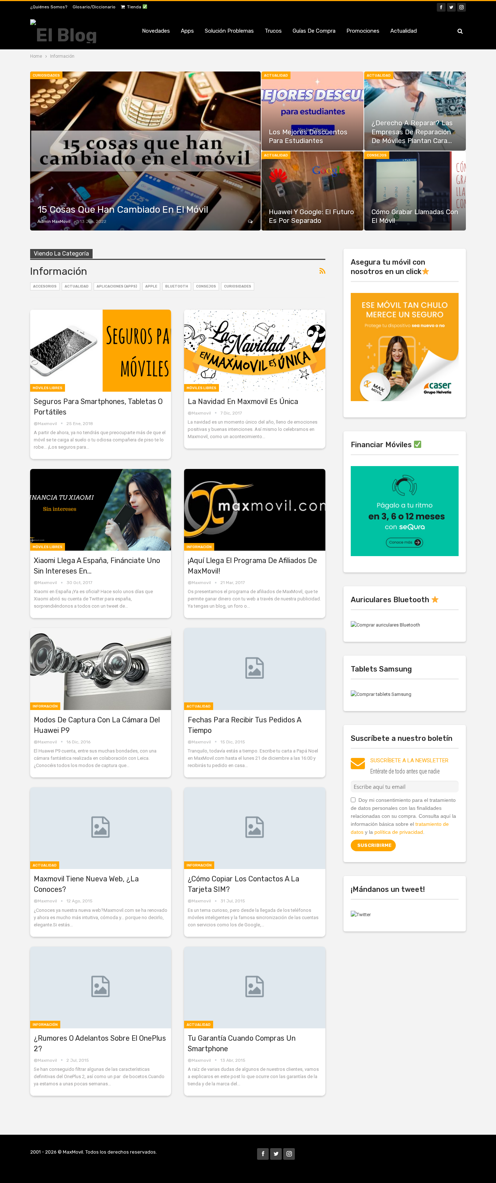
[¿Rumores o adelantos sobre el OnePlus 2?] (100, 987)
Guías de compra (314, 31)
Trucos (273, 31)
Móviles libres (47, 388)
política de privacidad (398, 832)
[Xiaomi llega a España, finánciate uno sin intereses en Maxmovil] (100, 510)
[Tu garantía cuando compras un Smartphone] (254, 987)
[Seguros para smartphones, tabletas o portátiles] (100, 350)
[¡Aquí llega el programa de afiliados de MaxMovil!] (254, 510)
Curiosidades (46, 75)
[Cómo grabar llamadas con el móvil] (415, 191)
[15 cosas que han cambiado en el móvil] (145, 151)
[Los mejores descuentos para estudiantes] (312, 111)
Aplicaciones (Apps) (117, 286)
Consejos (377, 155)
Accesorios (45, 286)
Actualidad (403, 31)
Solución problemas (229, 31)
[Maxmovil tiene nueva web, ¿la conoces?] (100, 828)
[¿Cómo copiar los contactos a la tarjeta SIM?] (254, 828)
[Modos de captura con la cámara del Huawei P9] (100, 669)
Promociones (362, 31)
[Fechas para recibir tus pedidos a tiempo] (254, 669)
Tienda (134, 6)
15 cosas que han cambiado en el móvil (122, 209)
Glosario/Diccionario (94, 6)
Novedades (156, 31)
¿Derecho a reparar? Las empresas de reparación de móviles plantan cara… (412, 132)
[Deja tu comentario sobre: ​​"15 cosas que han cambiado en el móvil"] (250, 221)
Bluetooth (176, 286)
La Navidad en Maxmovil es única (243, 401)
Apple (151, 286)
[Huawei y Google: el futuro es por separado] (312, 191)
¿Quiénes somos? (48, 6)
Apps (187, 31)
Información (199, 547)
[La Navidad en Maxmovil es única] (254, 350)
